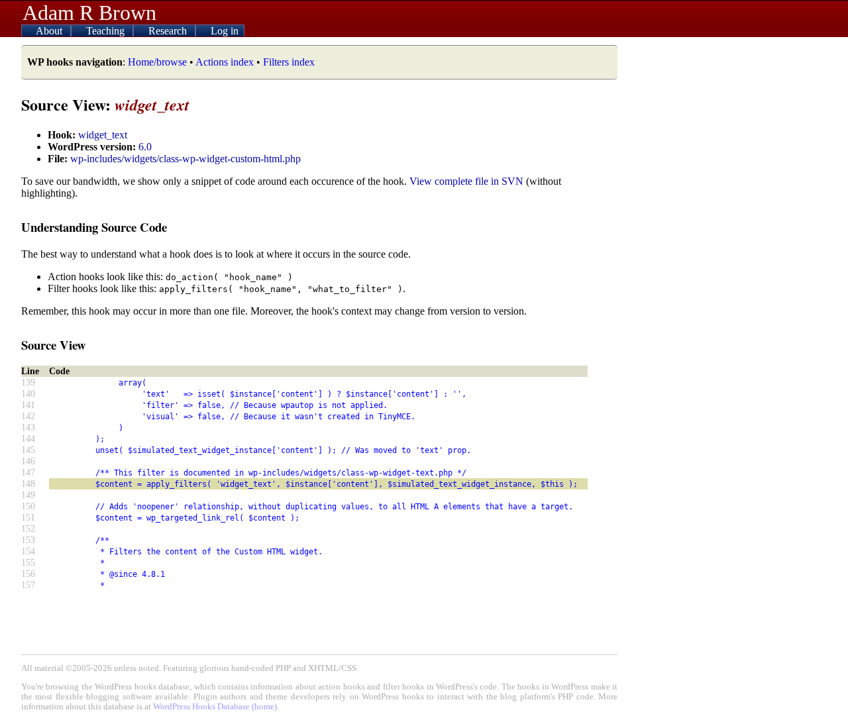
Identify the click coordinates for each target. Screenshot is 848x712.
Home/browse (157, 62)
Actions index (224, 62)
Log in (224, 30)
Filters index (289, 62)
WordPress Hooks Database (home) (215, 706)
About (50, 30)
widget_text (102, 134)
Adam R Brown (89, 13)
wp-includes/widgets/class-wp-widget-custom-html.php (185, 158)
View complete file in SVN (466, 181)
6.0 (145, 146)
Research (168, 30)
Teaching (106, 30)
